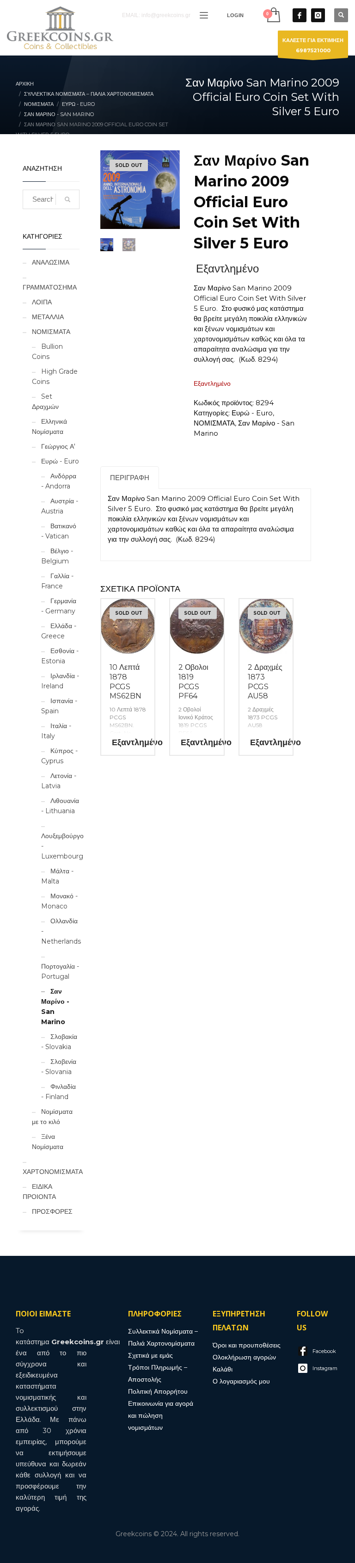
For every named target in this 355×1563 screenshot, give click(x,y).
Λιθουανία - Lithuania (60, 806)
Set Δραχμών (45, 401)
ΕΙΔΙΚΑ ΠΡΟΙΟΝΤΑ (39, 1191)
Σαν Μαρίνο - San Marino (55, 1006)
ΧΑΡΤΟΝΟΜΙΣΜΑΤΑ (53, 1172)
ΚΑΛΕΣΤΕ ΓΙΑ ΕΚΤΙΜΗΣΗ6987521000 (312, 45)
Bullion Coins (47, 351)
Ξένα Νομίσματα (47, 1141)
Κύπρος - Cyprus (59, 756)
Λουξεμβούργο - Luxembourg (62, 846)
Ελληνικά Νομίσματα (49, 426)
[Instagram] (318, 15)
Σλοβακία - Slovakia (59, 1041)
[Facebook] (299, 15)
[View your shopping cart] (273, 15)
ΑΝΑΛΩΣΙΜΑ (50, 262)
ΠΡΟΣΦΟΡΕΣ (52, 1211)
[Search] (67, 199)
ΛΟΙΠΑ (42, 302)
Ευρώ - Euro (60, 461)
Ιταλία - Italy (56, 731)
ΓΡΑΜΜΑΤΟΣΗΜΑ (50, 287)
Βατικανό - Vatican (58, 531)
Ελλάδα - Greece (58, 631)
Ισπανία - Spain (59, 706)
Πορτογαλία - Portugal (60, 971)
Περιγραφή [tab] (129, 477)
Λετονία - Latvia (58, 781)
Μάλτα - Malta (57, 876)
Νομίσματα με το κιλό (52, 1116)
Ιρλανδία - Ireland (60, 681)
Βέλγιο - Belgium (57, 556)
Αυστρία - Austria (59, 506)
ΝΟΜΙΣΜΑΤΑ (51, 331)
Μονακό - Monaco (59, 901)
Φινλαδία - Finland (58, 1091)
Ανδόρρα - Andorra (58, 481)
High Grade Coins (55, 376)
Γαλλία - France (57, 581)
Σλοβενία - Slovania (58, 1066)
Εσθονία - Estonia (60, 656)
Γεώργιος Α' (58, 446)
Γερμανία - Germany (58, 606)
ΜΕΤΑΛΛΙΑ (48, 317)
